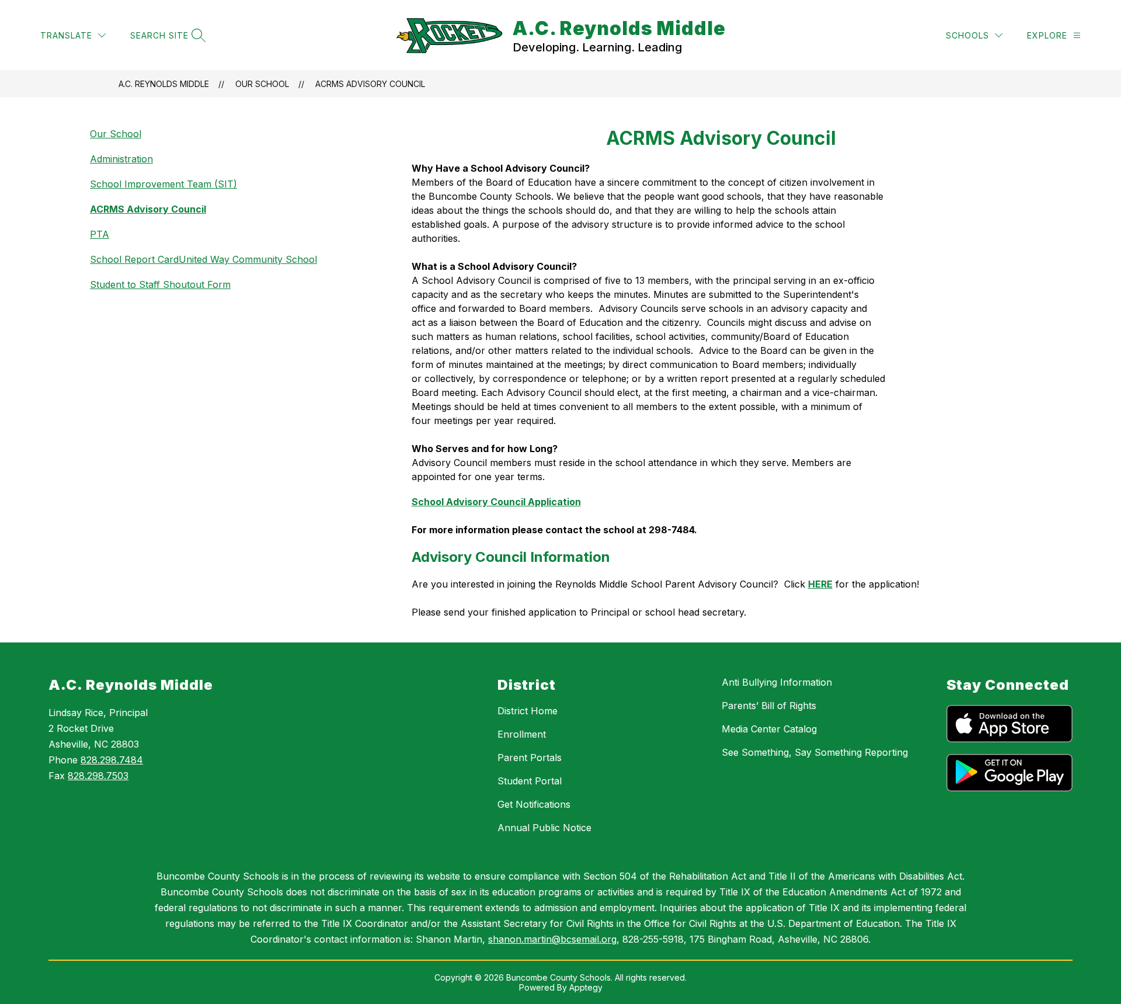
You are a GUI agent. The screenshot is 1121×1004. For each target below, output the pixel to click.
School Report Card (134, 259)
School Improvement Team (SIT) (163, 184)
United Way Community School (248, 259)
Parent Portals (529, 757)
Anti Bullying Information (777, 682)
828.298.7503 (98, 775)
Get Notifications (533, 804)
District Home (527, 711)
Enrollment (521, 734)
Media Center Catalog (769, 729)
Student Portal (529, 781)
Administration (121, 159)
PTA (99, 234)
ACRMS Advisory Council (370, 84)
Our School (262, 84)
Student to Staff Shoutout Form (160, 284)
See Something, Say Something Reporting (815, 752)
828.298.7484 (112, 760)
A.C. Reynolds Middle (164, 84)
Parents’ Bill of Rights (769, 705)
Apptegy (586, 987)
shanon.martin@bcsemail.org (552, 939)
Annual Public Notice (544, 827)
